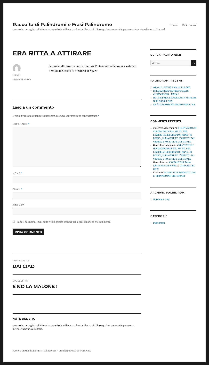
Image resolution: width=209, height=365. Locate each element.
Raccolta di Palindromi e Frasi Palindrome (62, 24)
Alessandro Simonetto (164, 165)
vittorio (16, 75)
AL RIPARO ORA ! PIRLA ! (166, 94)
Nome (17, 173)
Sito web (19, 205)
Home (173, 25)
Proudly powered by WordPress (75, 350)
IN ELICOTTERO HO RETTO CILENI (171, 90)
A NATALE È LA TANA (180, 162)
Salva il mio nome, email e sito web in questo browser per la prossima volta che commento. (64, 222)
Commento (21, 124)
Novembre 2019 (161, 199)
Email (17, 189)
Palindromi (189, 25)
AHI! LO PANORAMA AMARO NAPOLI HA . (174, 104)
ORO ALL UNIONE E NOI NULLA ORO (171, 87)
